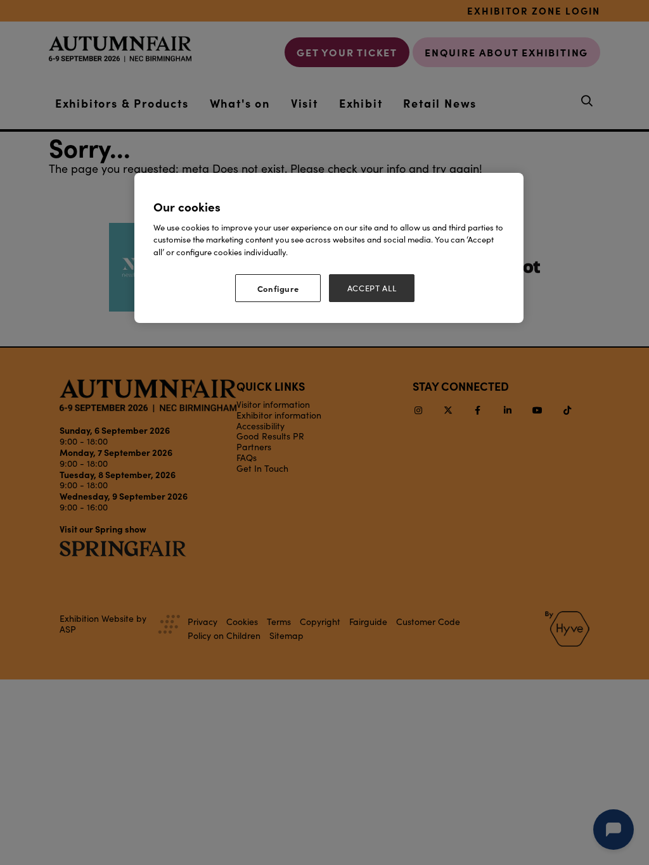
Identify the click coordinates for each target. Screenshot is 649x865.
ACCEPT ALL (372, 288)
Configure (278, 288)
